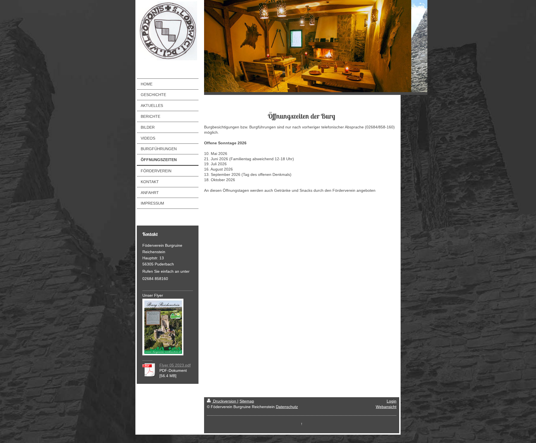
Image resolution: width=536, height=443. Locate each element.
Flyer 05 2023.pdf (175, 365)
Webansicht (386, 406)
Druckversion (224, 401)
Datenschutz (287, 406)
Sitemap (247, 401)
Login (391, 401)
